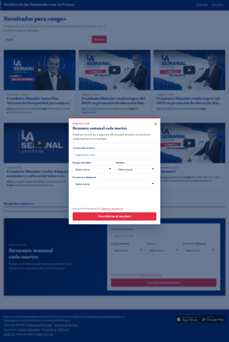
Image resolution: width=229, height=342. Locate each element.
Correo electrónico (84, 147)
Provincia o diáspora (84, 177)
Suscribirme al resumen (114, 216)
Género (120, 162)
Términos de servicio (112, 208)
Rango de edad (82, 162)
